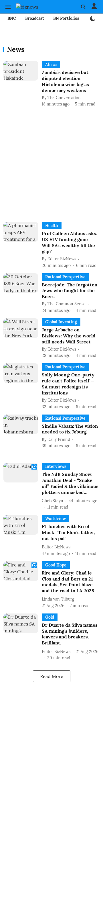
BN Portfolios (66, 18)
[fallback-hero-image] (22, 84)
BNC (11, 18)
